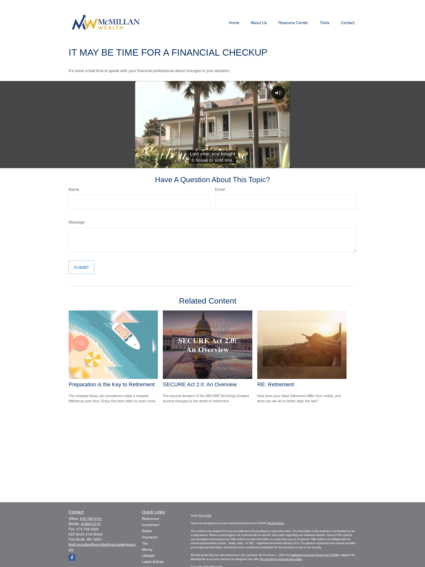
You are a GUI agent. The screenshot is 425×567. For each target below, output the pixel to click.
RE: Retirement (275, 384)
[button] (234, 22)
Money (147, 549)
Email (220, 189)
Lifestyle (148, 555)
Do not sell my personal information (281, 559)
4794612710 (91, 523)
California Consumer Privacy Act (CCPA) (314, 555)
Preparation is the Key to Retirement (112, 384)
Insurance (149, 537)
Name (74, 189)
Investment (150, 524)
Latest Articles (153, 561)
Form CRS (204, 515)
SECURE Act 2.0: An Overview (200, 384)
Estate (147, 530)
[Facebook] (72, 557)
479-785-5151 (91, 518)
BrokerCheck (276, 523)
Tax (145, 543)
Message (77, 222)
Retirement (150, 518)
